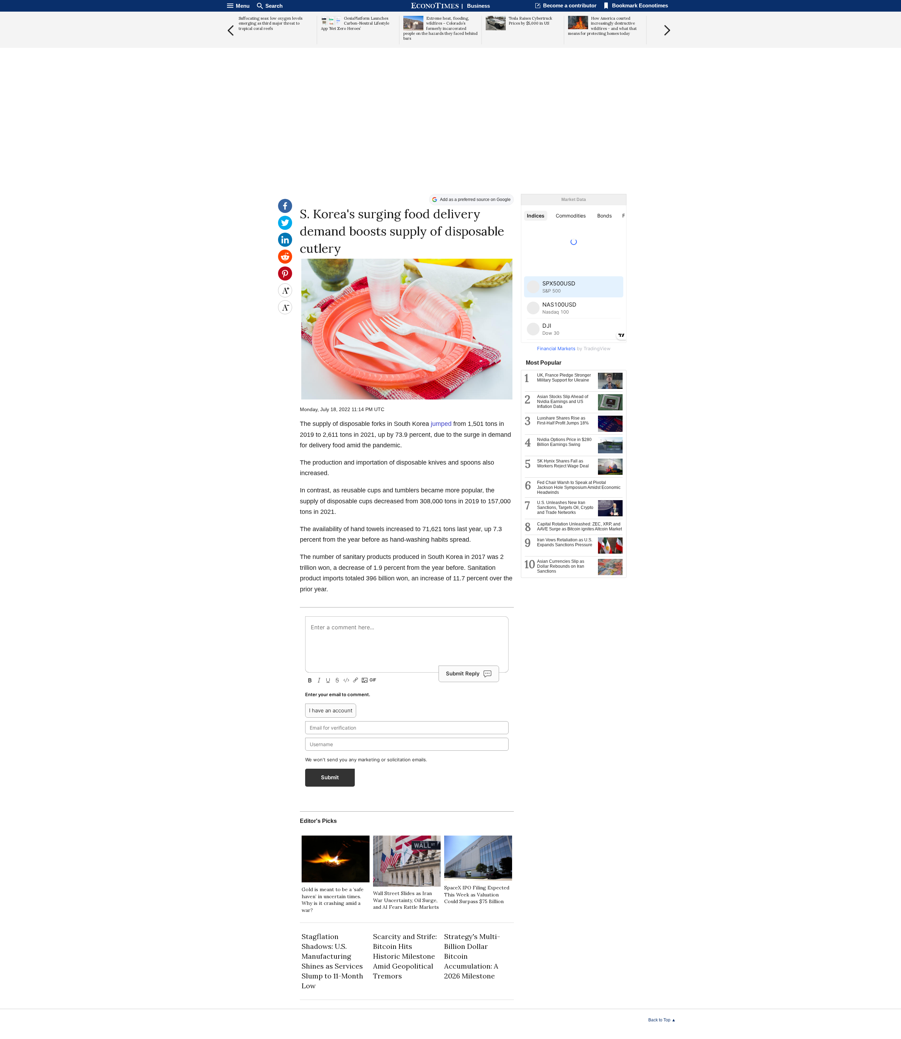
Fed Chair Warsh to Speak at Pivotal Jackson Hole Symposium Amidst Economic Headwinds (578, 487)
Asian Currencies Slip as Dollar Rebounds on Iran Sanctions (560, 566)
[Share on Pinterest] (285, 279)
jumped (441, 423)
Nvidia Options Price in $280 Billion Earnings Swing (564, 442)
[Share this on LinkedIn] (285, 245)
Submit (330, 777)
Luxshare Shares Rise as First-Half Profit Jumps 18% (563, 421)
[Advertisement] (450, 139)
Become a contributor (570, 5)
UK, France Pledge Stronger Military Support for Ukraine (564, 378)
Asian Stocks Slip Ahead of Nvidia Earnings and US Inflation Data (562, 401)
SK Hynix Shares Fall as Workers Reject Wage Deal (563, 463)
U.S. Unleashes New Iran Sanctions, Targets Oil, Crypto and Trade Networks (565, 507)
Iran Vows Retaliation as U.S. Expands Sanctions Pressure (564, 542)
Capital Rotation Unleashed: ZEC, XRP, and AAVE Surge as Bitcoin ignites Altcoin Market (579, 526)
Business (478, 6)
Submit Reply (463, 673)
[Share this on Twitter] (285, 228)
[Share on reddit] (285, 262)
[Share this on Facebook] (285, 211)
